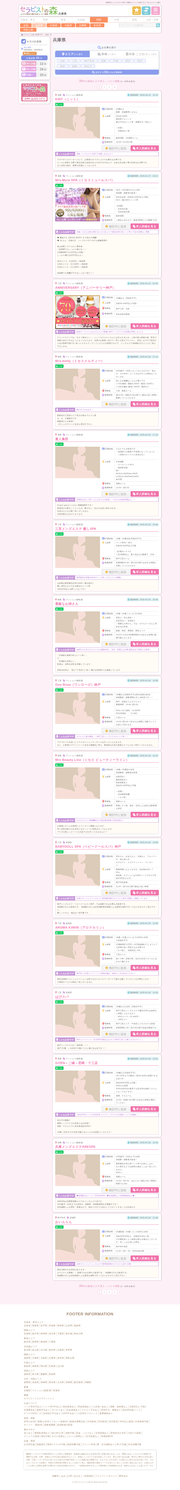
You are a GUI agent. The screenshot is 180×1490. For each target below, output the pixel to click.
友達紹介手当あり (52, 1413)
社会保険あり (73, 1410)
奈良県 (97, 25)
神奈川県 (78, 1333)
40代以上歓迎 (126, 1421)
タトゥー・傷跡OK (33, 1425)
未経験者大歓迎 (65, 1425)
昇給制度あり (84, 1407)
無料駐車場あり (42, 1433)
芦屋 (115, 61)
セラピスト (29, 1398)
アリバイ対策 (88, 1444)
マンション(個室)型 (41, 1390)
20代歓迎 (102, 1421)
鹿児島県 (78, 1382)
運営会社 (123, 1476)
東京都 (69, 1333)
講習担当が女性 (118, 1433)
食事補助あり (106, 1413)
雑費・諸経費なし (119, 1407)
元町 (62, 61)
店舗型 (27, 1390)
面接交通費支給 (77, 1421)
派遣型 (56, 1390)
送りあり (28, 1433)
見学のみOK (30, 1421)
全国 (25, 25)
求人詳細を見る (146, 148)
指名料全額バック (131, 1410)
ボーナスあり (58, 1410)
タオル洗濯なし (59, 1436)
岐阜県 (27, 1342)
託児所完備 (29, 1444)
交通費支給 (29, 1410)
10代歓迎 (91, 1421)
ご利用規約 (87, 1476)
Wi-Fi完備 (121, 1444)
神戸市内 (89, 61)
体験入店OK (44, 1421)
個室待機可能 (73, 1444)
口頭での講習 (134, 1433)
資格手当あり (43, 1410)
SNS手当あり (69, 1413)
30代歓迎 (113, 1421)
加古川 (88, 66)
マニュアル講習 (31, 1436)
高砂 (62, 66)
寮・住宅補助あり (106, 1444)
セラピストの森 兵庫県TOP (33, 34)
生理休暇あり (102, 1433)
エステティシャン (45, 1398)
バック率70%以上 (52, 1407)
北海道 (27, 1325)
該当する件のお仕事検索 (108, 72)
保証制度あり (69, 1407)
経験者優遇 (49, 1425)
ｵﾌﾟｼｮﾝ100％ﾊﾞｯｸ (32, 1413)
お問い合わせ (74, 1476)
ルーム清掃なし (76, 1436)
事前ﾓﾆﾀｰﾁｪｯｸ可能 (56, 1444)
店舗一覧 (48, 34)
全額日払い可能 (137, 1407)
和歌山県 (28, 30)
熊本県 (52, 1382)
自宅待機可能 (134, 1444)
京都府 (53, 25)
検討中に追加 (117, 148)
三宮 (74, 61)
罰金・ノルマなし (85, 1433)
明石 (139, 61)
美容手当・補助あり (111, 1410)
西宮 (127, 61)
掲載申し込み (59, 1476)
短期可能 (69, 1433)
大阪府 (68, 25)
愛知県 (44, 1342)
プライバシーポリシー (106, 1476)
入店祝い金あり (100, 1407)
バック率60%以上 (33, 1407)
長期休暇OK (107, 1436)
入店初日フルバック (88, 1413)
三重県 (52, 1342)
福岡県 (27, 1382)
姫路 (74, 66)
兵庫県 (82, 25)
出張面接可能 (141, 1421)
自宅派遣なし (92, 1436)
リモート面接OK (60, 1421)
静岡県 (35, 1342)
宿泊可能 (45, 1436)
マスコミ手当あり (90, 1410)
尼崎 (103, 61)
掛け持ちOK (58, 1433)
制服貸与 (41, 1444)
